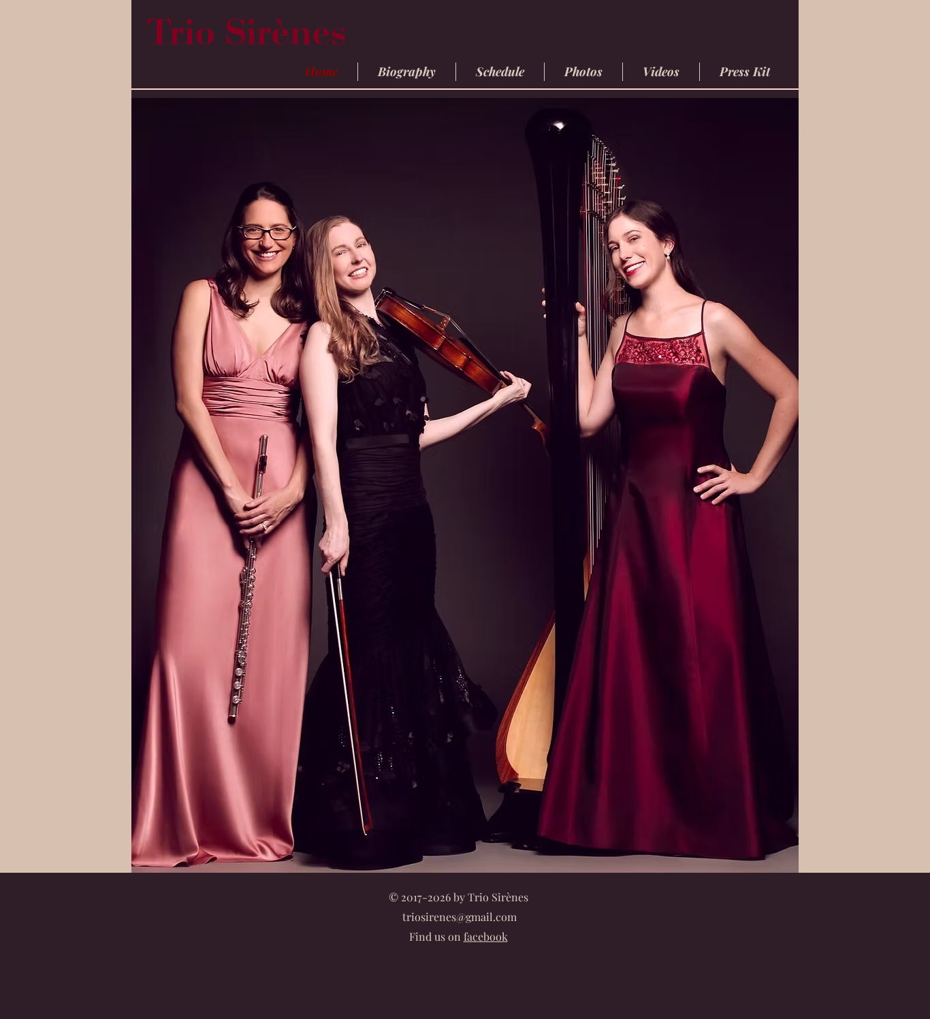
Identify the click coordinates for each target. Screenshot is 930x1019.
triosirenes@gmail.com (459, 916)
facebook (486, 936)
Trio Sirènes (251, 37)
